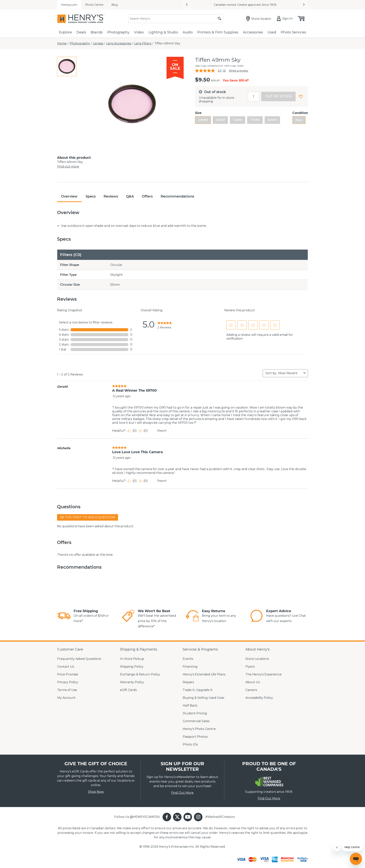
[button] (186, 4)
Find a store (285, 4)
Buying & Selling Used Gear (204, 698)
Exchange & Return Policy (140, 674)
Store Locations (257, 659)
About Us (252, 682)
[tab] (66, 66)
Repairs (188, 682)
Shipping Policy (131, 666)
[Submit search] (219, 18)
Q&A (130, 196)
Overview (69, 196)
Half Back (190, 705)
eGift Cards (128, 690)
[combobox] (290, 373)
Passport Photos (195, 736)
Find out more (68, 166)
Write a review (238, 70)
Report (162, 430)
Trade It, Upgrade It (198, 690)
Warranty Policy (132, 682)
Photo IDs (190, 744)
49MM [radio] (203, 120)
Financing (190, 666)
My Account (66, 698)
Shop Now (96, 792)
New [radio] (298, 120)
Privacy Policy (67, 682)
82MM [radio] (272, 120)
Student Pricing (195, 713)
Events (188, 659)
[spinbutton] (253, 96)
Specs (91, 196)
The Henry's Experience (263, 674)
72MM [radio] (237, 120)
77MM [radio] (255, 120)
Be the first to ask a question (87, 517)
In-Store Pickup (132, 659)
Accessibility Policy (259, 698)
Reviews (111, 196)
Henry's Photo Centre (199, 729)
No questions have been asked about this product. (95, 526)
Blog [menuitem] (114, 4)
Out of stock (278, 96)
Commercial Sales (196, 721)
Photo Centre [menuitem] (94, 4)
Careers (251, 690)
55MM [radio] (220, 120)
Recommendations (177, 196)
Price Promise (67, 674)
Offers (147, 196)
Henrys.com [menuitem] (69, 4)
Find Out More (182, 792)
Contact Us (65, 666)
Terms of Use (67, 690)
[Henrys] (81, 18)
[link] (165, 324)
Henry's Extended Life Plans (204, 674)
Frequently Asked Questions (79, 659)
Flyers (250, 666)
